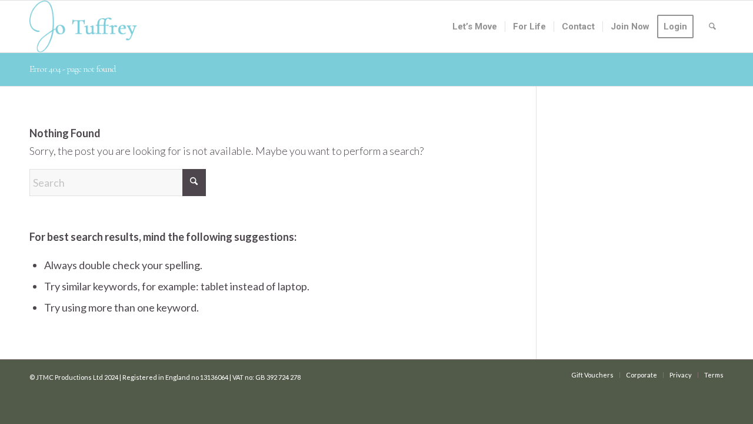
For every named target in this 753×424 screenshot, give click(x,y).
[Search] (712, 26)
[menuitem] (475, 26)
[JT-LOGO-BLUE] (83, 26)
